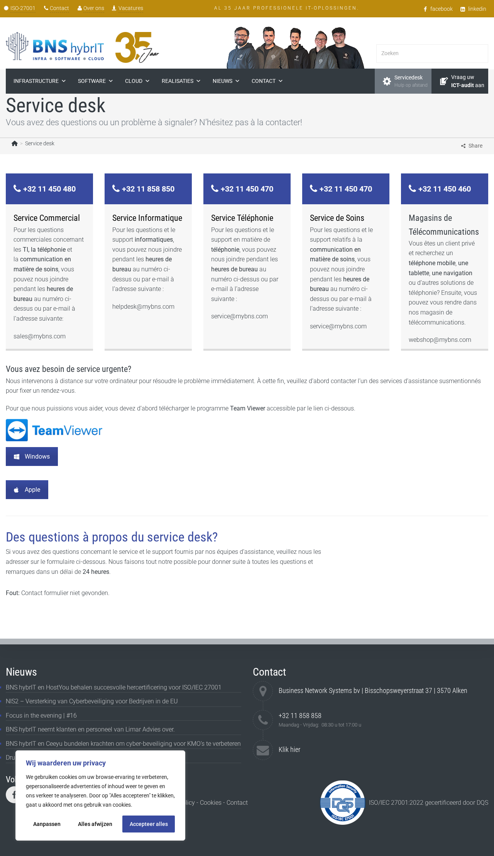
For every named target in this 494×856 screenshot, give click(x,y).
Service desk (39, 143)
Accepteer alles (149, 824)
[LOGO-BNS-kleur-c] (55, 46)
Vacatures (130, 8)
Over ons (93, 8)
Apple (32, 489)
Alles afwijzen (95, 824)
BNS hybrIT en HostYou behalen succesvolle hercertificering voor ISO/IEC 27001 (114, 687)
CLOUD (133, 81)
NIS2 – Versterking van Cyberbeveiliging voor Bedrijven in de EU (92, 701)
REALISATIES (177, 81)
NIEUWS (222, 81)
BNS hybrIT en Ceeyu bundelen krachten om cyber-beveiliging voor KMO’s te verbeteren (123, 743)
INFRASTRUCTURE (36, 81)
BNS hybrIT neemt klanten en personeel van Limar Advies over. (90, 729)
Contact (59, 8)
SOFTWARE (92, 81)
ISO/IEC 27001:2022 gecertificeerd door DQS (428, 802)
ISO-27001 (23, 8)
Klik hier (289, 749)
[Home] (15, 143)
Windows (37, 456)
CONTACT (264, 81)
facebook (441, 9)
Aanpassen (47, 824)
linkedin (477, 9)
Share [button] (475, 146)
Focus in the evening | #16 (41, 715)
